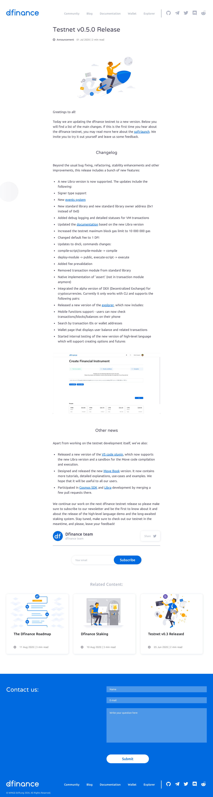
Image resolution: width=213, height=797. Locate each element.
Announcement (65, 39)
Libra (107, 487)
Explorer (149, 13)
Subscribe (127, 560)
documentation (87, 224)
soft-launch (142, 131)
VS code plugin (112, 454)
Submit (127, 759)
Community (71, 13)
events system (75, 199)
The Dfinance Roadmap (32, 634)
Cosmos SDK (88, 487)
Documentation (110, 13)
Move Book (112, 471)
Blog (90, 13)
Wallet (132, 13)
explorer (108, 305)
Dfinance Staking (94, 634)
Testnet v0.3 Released (166, 634)
